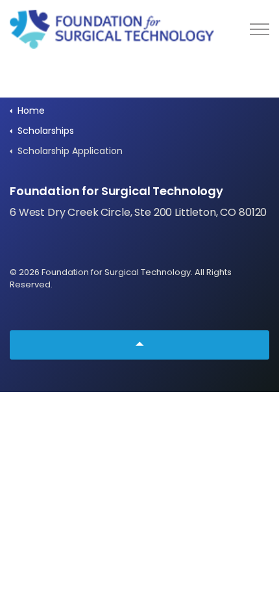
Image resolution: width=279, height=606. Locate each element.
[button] (139, 345)
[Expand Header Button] (259, 29)
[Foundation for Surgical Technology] (112, 29)
